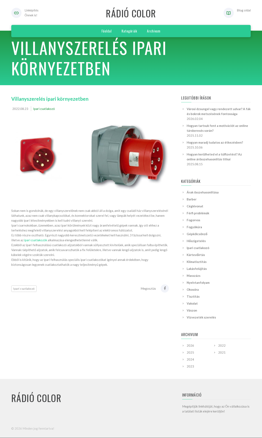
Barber (191, 199)
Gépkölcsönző (197, 234)
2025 (190, 352)
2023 (190, 366)
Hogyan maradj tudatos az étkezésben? (215, 142)
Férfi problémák (198, 213)
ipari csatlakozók (35, 240)
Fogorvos (193, 220)
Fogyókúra (194, 227)
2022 (222, 345)
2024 (190, 359)
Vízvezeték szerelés (201, 317)
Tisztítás (193, 296)
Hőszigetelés (196, 241)
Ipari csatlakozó (44, 109)
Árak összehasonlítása (203, 192)
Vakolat (192, 303)
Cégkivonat (195, 206)
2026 (190, 345)
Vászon (192, 310)
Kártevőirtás (196, 255)
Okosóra (193, 289)
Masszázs (193, 275)
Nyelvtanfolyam (198, 282)
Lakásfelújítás (197, 268)
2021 (222, 352)
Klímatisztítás (197, 262)
